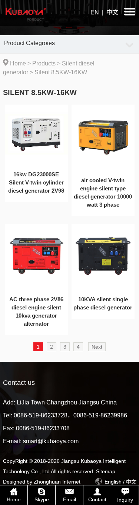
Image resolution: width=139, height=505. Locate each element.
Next (97, 347)
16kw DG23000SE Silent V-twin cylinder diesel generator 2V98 (36, 182)
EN (94, 12)
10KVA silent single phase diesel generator (102, 303)
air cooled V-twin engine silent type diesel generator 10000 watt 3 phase (103, 192)
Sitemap (105, 471)
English (113, 482)
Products (44, 63)
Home (18, 63)
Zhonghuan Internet (57, 482)
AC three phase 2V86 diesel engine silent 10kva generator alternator (36, 311)
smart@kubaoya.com (51, 441)
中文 (112, 12)
